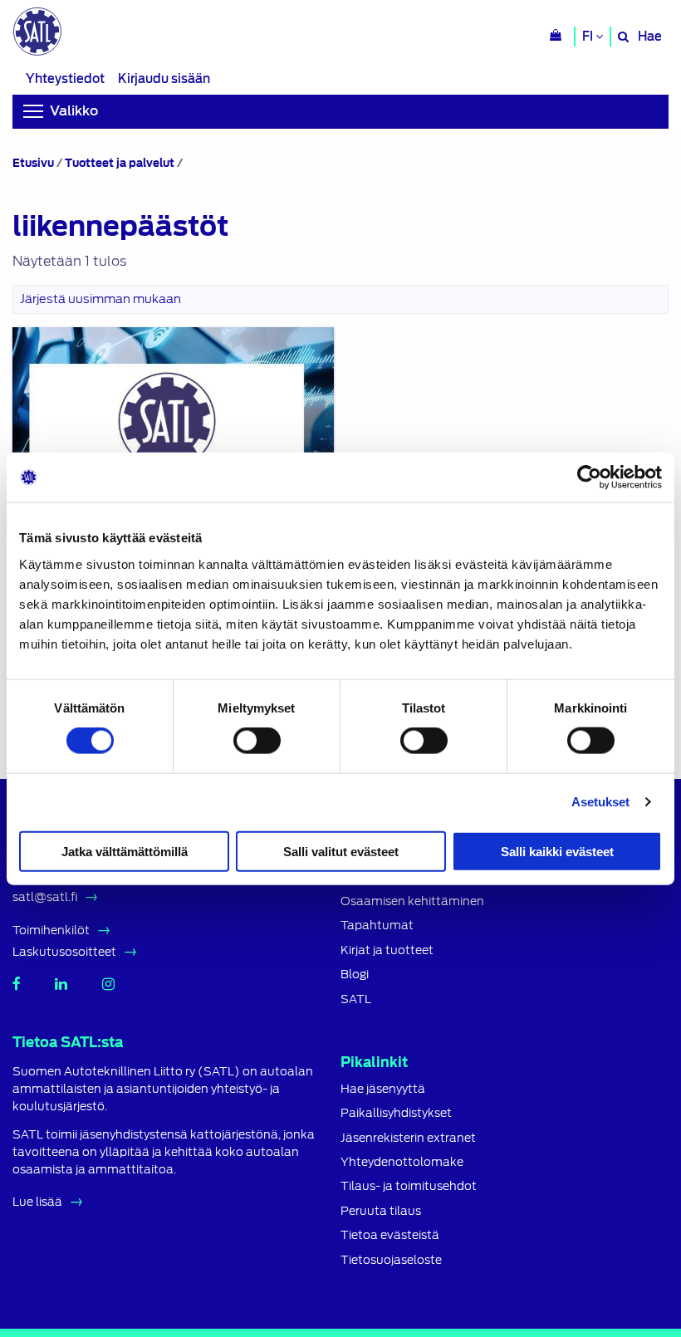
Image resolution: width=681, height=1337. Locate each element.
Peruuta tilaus (380, 1211)
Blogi (354, 974)
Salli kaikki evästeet (557, 851)
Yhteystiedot (65, 78)
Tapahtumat (377, 925)
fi (588, 36)
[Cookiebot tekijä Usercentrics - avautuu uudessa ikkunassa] (589, 477)
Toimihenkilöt (51, 930)
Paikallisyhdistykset (396, 1113)
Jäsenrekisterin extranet (408, 1138)
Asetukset (600, 802)
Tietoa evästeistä (389, 1235)
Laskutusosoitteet (64, 951)
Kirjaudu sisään (164, 78)
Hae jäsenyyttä (382, 1089)
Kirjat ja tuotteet (387, 950)
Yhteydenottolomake (401, 1162)
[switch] (257, 740)
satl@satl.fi (44, 897)
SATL (355, 999)
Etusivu (33, 163)
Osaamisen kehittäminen (412, 901)
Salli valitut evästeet (341, 851)
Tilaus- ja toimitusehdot (408, 1186)
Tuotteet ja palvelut (119, 163)
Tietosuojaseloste (391, 1260)
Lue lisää (37, 1201)
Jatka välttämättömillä (124, 851)
